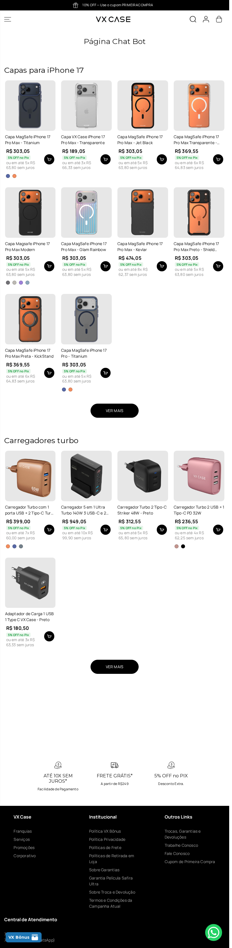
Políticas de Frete (105, 847)
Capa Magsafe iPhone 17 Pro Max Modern (27, 246)
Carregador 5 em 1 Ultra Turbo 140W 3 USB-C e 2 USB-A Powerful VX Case (84, 510)
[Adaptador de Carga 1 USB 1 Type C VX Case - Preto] (30, 583)
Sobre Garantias (104, 869)
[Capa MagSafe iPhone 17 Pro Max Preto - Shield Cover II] (199, 212)
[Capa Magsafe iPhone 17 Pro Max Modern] (30, 212)
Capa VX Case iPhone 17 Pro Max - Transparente (83, 139)
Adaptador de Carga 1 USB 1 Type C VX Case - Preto (29, 616)
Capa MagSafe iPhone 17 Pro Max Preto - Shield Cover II (196, 246)
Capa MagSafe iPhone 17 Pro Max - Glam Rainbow (84, 246)
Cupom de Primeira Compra (190, 861)
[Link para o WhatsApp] (213, 932)
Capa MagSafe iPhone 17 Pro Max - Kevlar (140, 246)
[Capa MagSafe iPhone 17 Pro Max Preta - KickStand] (30, 319)
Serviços (22, 839)
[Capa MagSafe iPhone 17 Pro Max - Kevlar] (142, 212)
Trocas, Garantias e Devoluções (183, 834)
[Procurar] (193, 19)
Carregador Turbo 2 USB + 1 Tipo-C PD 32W (199, 510)
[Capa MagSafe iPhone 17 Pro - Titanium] (86, 319)
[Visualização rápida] (49, 159)
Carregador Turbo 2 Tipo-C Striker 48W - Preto (142, 510)
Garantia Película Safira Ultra (111, 881)
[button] (7, 19)
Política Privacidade (107, 839)
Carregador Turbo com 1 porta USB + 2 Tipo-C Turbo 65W (30, 510)
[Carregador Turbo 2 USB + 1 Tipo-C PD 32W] (199, 476)
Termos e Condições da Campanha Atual (110, 903)
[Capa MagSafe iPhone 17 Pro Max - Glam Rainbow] (86, 212)
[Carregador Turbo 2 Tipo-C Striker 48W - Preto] (142, 476)
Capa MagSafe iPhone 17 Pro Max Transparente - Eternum (196, 140)
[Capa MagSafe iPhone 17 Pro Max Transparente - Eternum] (199, 105)
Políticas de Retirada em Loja (111, 858)
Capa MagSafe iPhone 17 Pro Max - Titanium (28, 139)
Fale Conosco (177, 853)
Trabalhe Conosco (181, 845)
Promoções (24, 847)
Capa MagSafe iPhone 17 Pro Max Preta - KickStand (29, 353)
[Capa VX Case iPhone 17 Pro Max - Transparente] (86, 105)
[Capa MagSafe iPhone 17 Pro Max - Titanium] (30, 105)
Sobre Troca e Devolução (112, 892)
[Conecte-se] (206, 19)
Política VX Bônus (105, 831)
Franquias (23, 831)
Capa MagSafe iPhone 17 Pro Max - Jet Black (140, 139)
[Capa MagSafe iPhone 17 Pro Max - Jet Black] (142, 105)
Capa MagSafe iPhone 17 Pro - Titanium (84, 353)
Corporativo (25, 855)
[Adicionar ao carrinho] (105, 159)
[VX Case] (113, 19)
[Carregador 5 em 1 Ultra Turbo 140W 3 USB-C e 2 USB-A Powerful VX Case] (86, 476)
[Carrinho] (219, 19)
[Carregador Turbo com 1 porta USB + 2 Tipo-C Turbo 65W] (30, 476)
